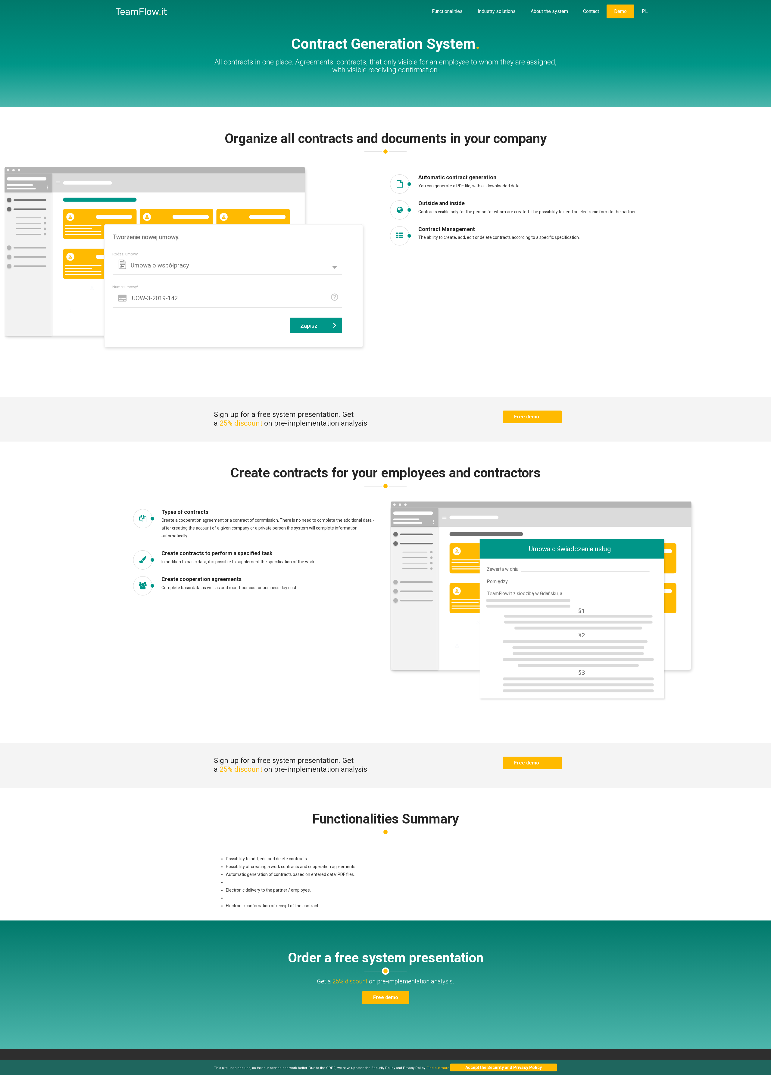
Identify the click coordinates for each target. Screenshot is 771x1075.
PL (645, 11)
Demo (620, 11)
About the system (549, 11)
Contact (591, 11)
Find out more (438, 1068)
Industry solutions (497, 11)
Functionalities (447, 11)
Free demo (526, 417)
